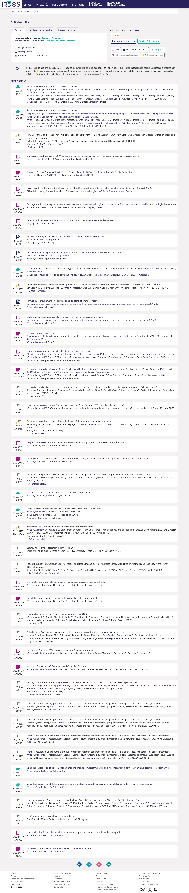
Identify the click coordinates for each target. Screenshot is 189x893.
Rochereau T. (57, 517)
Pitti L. (57, 101)
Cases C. (116, 390)
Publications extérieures (126, 55)
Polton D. (31, 806)
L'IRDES (27, 4)
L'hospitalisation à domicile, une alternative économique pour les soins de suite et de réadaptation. (75, 832)
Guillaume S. (62, 98)
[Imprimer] (109, 864)
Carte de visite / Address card (32, 55)
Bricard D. (89, 95)
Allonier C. (40, 495)
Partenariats (101, 879)
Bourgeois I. (48, 95)
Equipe (20, 11)
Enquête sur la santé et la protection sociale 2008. (54, 514)
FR (130, 4)
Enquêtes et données (105, 884)
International (101, 873)
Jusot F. (60, 685)
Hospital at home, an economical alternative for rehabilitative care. (59, 848)
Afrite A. (30, 95)
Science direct (35, 433)
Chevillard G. (126, 95)
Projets (99, 876)
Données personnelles (148, 884)
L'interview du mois (61, 884)
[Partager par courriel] (99, 864)
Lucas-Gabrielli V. (115, 98)
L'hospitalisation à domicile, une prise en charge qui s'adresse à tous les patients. (66, 581)
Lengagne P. (32, 223)
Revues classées (155, 55)
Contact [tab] (19, 30)
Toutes (115, 35)
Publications (58, 876)
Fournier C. (161, 95)
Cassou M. (107, 95)
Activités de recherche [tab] (41, 30)
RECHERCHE (78, 4)
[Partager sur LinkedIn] (80, 864)
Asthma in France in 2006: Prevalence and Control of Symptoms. (58, 666)
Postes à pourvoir (18, 881)
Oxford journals (36, 539)
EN (135, 4)
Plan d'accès (16, 884)
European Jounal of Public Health (44, 694)
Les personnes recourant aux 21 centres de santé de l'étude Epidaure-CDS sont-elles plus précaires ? (75, 442)
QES (117, 49)
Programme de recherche (107, 887)
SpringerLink (34, 147)
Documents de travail (136, 49)
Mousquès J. (32, 101)
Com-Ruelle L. (52, 495)
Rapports (158, 49)
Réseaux (99, 881)
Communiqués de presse (149, 873)
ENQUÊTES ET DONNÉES (95, 3)
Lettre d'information (62, 873)
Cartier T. (89, 274)
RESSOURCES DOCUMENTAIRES (116, 3)
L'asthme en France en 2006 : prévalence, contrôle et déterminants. (59, 492)
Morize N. (136, 98)
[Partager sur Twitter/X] (89, 864)
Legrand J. (80, 98)
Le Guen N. (65, 495)
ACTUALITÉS (42, 4)
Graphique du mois (61, 881)
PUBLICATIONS (60, 4)
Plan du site (144, 879)
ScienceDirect (35, 396)
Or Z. (51, 771)
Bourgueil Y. (54, 258)
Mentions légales (146, 881)
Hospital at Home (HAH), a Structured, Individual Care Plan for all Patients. (62, 598)
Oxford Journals (36, 290)
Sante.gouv (34, 623)
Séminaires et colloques (106, 889)
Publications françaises (123, 41)
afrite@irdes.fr (25, 51)
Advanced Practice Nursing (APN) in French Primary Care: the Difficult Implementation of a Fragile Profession (80, 172)
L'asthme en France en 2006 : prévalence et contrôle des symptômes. (60, 650)
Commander (58, 879)
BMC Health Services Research (43, 573)
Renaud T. (60, 771)
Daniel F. (144, 95)
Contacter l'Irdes (146, 876)
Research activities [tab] (67, 30)
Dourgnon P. (90, 477)
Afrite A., (31, 445)
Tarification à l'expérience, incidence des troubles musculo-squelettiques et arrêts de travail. (71, 220)
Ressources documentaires (22, 879)
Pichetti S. (63, 620)
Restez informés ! (60, 887)
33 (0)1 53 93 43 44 (26, 47)
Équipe (14, 876)
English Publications (149, 41)
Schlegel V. (94, 101)
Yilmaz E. (106, 620)
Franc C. (30, 98)
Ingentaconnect (36, 483)
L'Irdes (13, 873)
